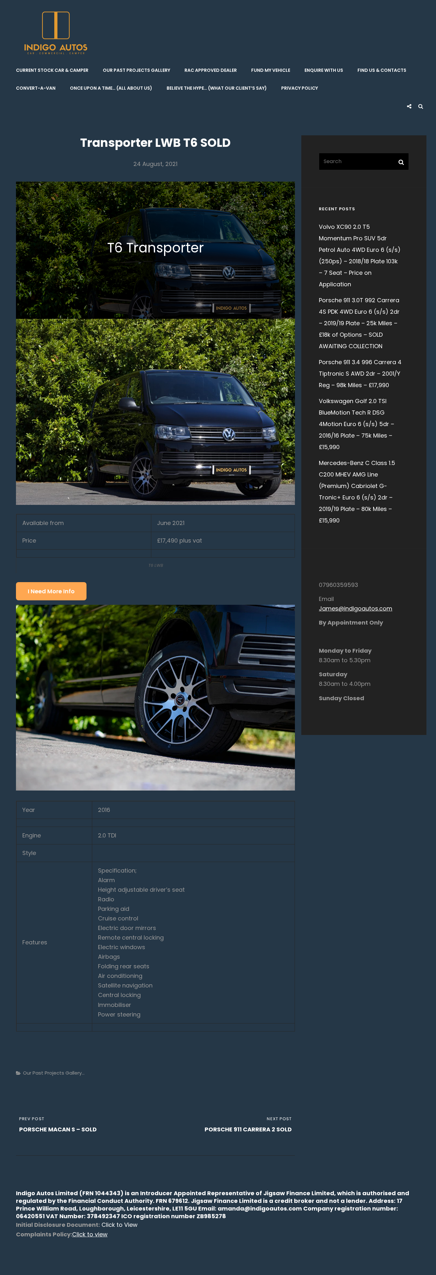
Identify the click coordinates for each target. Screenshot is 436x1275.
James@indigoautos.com (355, 608)
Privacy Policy (299, 88)
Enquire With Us (323, 70)
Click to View (119, 1225)
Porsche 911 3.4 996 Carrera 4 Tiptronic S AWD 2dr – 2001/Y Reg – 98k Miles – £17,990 (360, 373)
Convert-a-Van (36, 88)
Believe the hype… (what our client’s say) (217, 88)
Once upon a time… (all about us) (111, 88)
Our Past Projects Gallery (136, 70)
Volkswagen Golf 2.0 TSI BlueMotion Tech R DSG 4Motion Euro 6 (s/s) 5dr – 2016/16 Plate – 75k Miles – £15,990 (356, 424)
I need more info (51, 591)
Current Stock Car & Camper (52, 70)
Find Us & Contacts (381, 70)
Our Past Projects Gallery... (54, 1072)
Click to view (90, 1234)
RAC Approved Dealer (210, 70)
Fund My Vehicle (270, 70)
